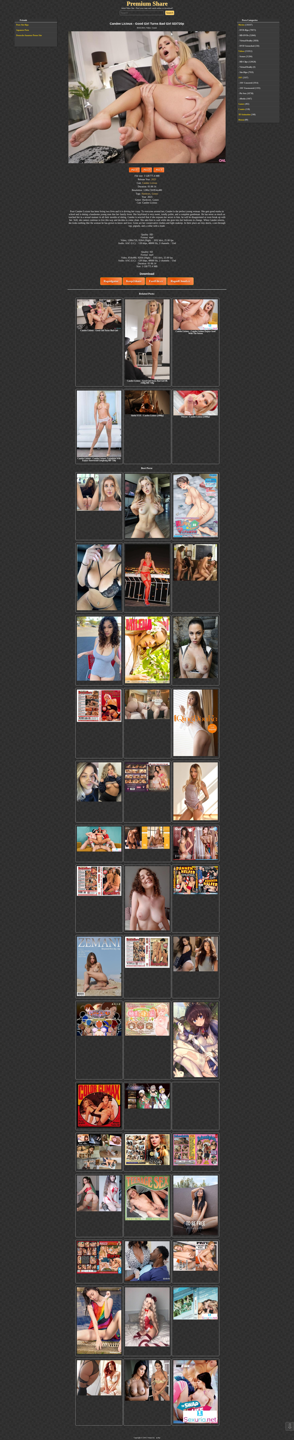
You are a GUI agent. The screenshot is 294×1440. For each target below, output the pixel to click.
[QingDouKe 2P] (195, 723)
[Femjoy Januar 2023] (147, 843)
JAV (240, 78)
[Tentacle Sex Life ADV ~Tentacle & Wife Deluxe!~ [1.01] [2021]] (147, 1040)
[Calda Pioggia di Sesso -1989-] (147, 1152)
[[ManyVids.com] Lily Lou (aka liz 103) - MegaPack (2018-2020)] (99, 1205)
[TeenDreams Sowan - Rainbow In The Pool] (99, 1321)
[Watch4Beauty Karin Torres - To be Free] (195, 1205)
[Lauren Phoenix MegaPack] (147, 577)
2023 (153, 179)
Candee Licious (149, 183)
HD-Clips (244, 62)
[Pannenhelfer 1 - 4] (195, 899)
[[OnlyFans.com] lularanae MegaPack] (147, 723)
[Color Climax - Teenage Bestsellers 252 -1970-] (99, 899)
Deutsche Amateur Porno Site (29, 35)
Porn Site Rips (22, 25)
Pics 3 (159, 169)
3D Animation (244, 115)
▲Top (158, 1438)
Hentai (241, 120)
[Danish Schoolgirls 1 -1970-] (195, 1152)
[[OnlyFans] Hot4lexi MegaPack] (99, 650)
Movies (241, 25)
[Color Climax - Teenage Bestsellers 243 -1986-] (99, 723)
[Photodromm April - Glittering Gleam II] (195, 1106)
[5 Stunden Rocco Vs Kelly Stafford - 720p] (99, 1261)
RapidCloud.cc (180, 281)
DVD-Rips (244, 30)
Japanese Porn (22, 30)
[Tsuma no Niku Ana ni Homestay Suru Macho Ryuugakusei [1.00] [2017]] (195, 506)
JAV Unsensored (247, 88)
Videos (148, 28)
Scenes (154, 28)
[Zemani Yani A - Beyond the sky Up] (99, 966)
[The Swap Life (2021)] (195, 1392)
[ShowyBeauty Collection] (195, 843)
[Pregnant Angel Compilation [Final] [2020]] (99, 1040)
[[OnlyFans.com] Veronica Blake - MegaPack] (99, 1392)
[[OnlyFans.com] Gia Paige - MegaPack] (195, 966)
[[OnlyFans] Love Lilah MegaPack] (147, 899)
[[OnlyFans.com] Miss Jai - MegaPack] (99, 791)
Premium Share (147, 3)
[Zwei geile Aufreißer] (195, 1321)
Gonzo (155, 193)
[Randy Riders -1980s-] (147, 1205)
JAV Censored (246, 83)
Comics (241, 109)
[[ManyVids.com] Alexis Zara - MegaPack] (147, 1392)
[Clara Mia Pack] (195, 791)
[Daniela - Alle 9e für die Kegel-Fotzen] (195, 577)
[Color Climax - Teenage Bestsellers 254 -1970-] (147, 966)
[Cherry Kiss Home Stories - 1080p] (195, 1261)
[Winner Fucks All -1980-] (99, 1106)
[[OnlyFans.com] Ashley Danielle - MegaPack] (99, 506)
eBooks (243, 99)
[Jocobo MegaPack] (99, 1152)
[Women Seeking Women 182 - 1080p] (147, 791)
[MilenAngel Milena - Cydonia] (147, 650)
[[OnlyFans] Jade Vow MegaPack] (147, 1321)
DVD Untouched (247, 46)
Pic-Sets (243, 93)
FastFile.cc (156, 281)
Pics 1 (134, 169)
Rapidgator (111, 281)
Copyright (137, 1438)
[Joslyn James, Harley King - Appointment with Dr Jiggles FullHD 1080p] (147, 1261)
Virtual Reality (246, 41)
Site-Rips (244, 72)
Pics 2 (147, 169)
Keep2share (134, 281)
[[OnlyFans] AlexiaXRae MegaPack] (147, 506)
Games (241, 104)
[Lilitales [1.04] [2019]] (147, 1106)
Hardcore (146, 193)
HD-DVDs (244, 35)
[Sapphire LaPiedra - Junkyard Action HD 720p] (195, 650)
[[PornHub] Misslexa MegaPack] (99, 577)
